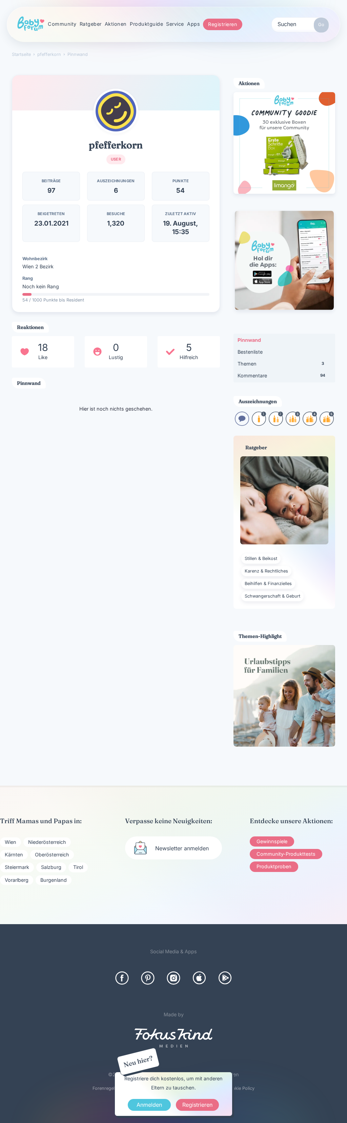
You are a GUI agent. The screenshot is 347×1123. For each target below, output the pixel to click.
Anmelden (149, 1104)
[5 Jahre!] (326, 424)
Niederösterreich (47, 842)
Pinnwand (249, 340)
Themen (281, 364)
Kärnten (14, 854)
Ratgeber (91, 24)
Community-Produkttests (286, 854)
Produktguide (146, 24)
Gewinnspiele (272, 841)
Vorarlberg (16, 880)
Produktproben (274, 866)
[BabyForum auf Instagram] (173, 978)
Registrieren (222, 24)
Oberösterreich (52, 854)
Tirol (78, 867)
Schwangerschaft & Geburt (272, 596)
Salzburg (51, 867)
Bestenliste (250, 352)
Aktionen (116, 24)
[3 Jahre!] (292, 424)
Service (175, 24)
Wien (10, 842)
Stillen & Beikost (261, 558)
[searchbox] (300, 24)
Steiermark (17, 867)
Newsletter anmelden (182, 848)
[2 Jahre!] (275, 424)
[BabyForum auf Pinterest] (148, 978)
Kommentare (281, 375)
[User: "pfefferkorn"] (116, 111)
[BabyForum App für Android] (225, 978)
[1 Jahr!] (258, 424)
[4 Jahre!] (309, 424)
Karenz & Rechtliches (266, 571)
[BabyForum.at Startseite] (31, 24)
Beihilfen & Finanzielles (268, 583)
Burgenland (53, 880)
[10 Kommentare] (241, 424)
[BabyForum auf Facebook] (122, 978)
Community (62, 24)
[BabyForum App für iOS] (199, 978)
